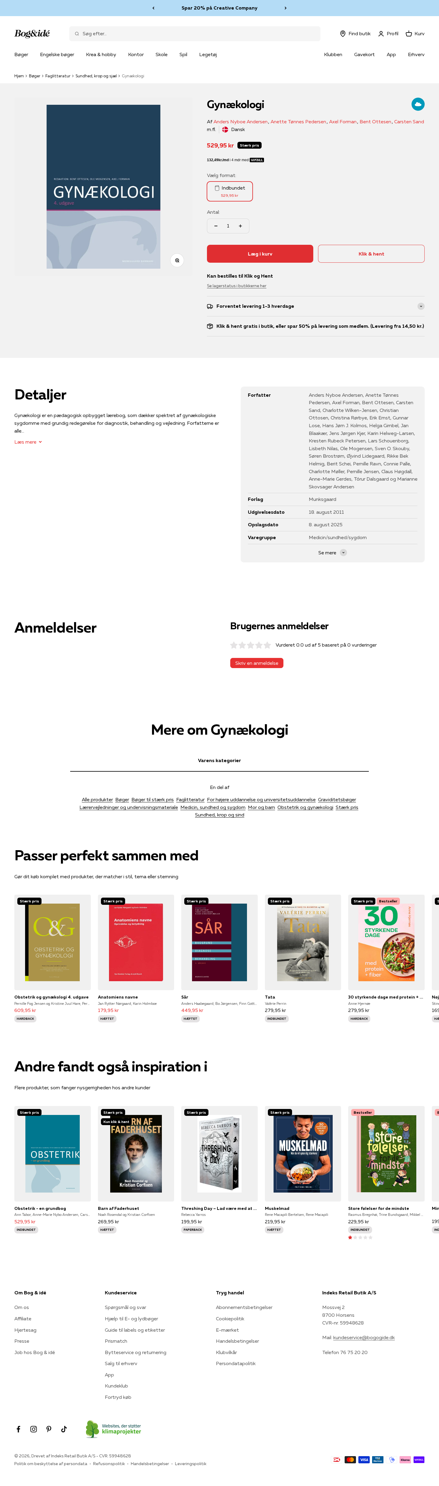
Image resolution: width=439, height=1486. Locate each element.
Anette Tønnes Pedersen (298, 121)
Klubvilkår (226, 1352)
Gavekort (364, 54)
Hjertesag (25, 1330)
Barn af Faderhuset (118, 1208)
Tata (270, 997)
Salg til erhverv (121, 1363)
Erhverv (416, 54)
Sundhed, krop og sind (219, 815)
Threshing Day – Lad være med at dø (219, 1208)
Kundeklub (116, 1386)
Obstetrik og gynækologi (305, 807)
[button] (360, 1237)
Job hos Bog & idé (34, 1352)
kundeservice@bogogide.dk (364, 1337)
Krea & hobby (101, 54)
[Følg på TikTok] (64, 1429)
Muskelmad (277, 1208)
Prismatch (116, 1341)
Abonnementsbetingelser (244, 1307)
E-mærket (227, 1330)
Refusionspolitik (109, 1463)
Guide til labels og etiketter (135, 1330)
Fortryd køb (118, 1397)
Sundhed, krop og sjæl (96, 75)
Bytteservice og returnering (135, 1352)
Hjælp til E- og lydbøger (131, 1319)
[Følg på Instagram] (34, 1429)
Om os (21, 1307)
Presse (21, 1341)
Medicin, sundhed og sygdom (212, 807)
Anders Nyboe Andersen (241, 121)
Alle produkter (97, 799)
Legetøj (208, 54)
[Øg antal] (240, 226)
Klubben (333, 54)
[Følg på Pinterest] (49, 1429)
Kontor (136, 54)
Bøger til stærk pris (152, 799)
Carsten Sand (409, 121)
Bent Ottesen (375, 121)
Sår (184, 997)
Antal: (213, 212)
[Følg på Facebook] (18, 1429)
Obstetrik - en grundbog (40, 1208)
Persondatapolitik (236, 1363)
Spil (183, 54)
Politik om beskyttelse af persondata (50, 1463)
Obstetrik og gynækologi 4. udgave (51, 997)
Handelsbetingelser (237, 1341)
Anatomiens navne (118, 997)
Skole (162, 54)
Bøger (21, 54)
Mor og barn (261, 807)
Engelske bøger (57, 54)
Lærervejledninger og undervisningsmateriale (128, 807)
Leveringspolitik (190, 1463)
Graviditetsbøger (337, 799)
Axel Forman (343, 121)
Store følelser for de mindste (378, 1208)
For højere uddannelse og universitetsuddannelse (261, 799)
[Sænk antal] (216, 226)
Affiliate (22, 1319)
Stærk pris (347, 807)
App (391, 54)
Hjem (19, 75)
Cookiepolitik (230, 1319)
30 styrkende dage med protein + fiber (386, 997)
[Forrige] (153, 8)
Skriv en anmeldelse (256, 663)
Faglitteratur (57, 75)
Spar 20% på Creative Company (219, 8)
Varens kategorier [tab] (219, 760)
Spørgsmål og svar (125, 1307)
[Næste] (286, 8)
